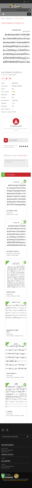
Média (13, 94)
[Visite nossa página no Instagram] (3, 430)
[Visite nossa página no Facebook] (7, 430)
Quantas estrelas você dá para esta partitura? (10, 146)
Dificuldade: (4, 94)
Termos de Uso (5, 452)
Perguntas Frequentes (7, 450)
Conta (26, 1)
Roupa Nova (9, 18)
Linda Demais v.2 (11, 373)
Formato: (3, 97)
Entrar (3, 458)
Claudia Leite (16, 253)
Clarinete (14, 86)
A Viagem (9, 411)
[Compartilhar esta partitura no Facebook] (6, 78)
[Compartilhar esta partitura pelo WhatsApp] (3, 78)
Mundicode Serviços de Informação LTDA (19, 480)
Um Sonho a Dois (11, 210)
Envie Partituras (5, 468)
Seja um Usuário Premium (7, 466)
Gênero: (3, 89)
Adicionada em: (5, 100)
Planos (3, 464)
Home (2, 18)
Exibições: (3, 103)
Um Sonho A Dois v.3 (12, 251)
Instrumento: (4, 86)
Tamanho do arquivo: (6, 112)
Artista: (3, 83)
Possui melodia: (5, 91)
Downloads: (4, 106)
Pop (13, 89)
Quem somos (4, 448)
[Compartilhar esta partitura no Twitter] (10, 78)
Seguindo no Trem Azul (12, 331)
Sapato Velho (10, 292)
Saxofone (19, 86)
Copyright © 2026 (6, 479)
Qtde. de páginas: (5, 109)
